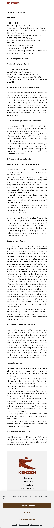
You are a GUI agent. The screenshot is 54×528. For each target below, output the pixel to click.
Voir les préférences (27, 519)
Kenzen (28, 478)
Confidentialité (24, 525)
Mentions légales (36, 525)
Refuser (27, 512)
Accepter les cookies (27, 505)
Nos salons (28, 485)
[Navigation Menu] (45, 3)
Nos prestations (27, 488)
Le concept (28, 481)
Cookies (14, 525)
